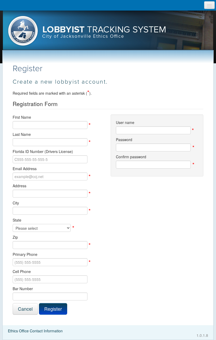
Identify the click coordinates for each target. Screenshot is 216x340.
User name (125, 122)
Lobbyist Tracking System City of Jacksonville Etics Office (108, 32)
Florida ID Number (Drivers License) (43, 151)
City (16, 202)
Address (19, 185)
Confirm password (131, 156)
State (17, 220)
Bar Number (23, 288)
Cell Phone (22, 271)
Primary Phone (25, 254)
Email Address (25, 168)
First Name (22, 117)
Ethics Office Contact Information (35, 330)
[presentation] (108, 32)
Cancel (25, 308)
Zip (15, 237)
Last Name (22, 134)
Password (124, 139)
